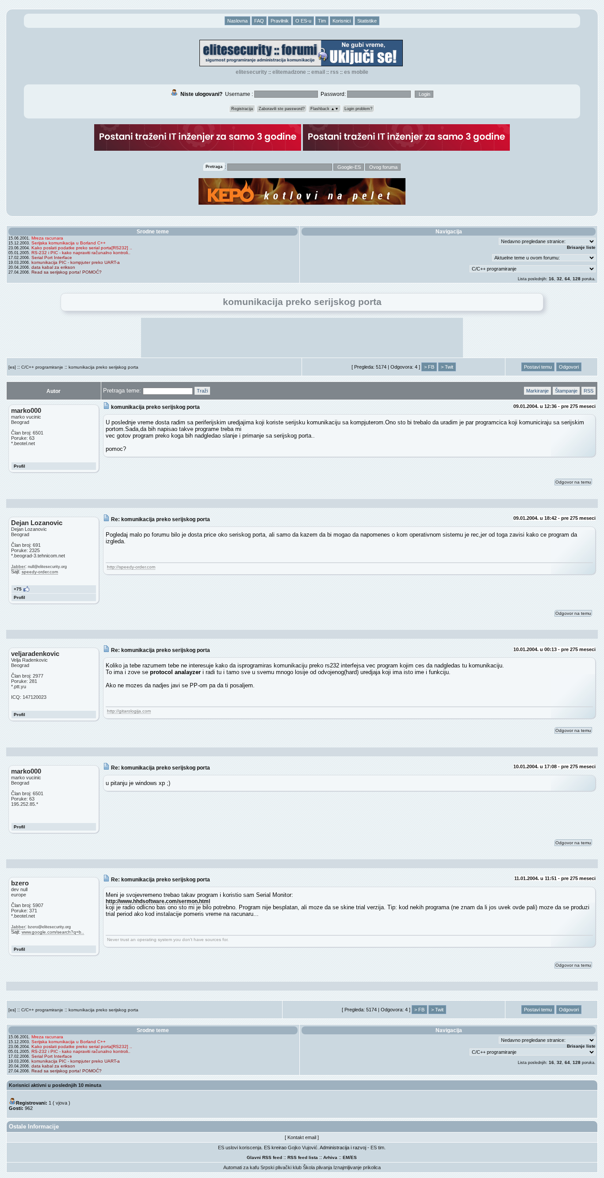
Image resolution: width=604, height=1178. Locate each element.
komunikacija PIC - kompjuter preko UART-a (75, 262)
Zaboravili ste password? (282, 109)
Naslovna (237, 20)
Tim (322, 20)
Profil (19, 466)
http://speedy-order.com (131, 566)
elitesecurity (251, 72)
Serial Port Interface (51, 257)
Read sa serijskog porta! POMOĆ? (66, 272)
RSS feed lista (302, 1157)
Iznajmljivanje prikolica (357, 1167)
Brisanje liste (581, 247)
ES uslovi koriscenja (239, 1147)
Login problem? (358, 109)
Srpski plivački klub (281, 1167)
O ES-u (303, 20)
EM (346, 1157)
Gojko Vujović (302, 1147)
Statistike (367, 20)
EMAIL (318, 72)
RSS (334, 72)
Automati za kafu (241, 1167)
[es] (12, 367)
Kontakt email (301, 1137)
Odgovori (569, 367)
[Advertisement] (302, 338)
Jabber (18, 566)
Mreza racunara (47, 238)
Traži (202, 390)
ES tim (377, 1147)
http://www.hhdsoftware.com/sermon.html (158, 901)
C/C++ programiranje (42, 367)
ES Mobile (356, 72)
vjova (61, 1103)
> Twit (447, 367)
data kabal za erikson (53, 267)
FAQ (259, 20)
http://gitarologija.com (129, 711)
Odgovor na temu (573, 482)
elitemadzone (289, 72)
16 (551, 278)
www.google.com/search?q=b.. (53, 932)
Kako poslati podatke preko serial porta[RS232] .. (81, 247)
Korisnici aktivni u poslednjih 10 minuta (55, 1085)
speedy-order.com (40, 571)
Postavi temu (538, 367)
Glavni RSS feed (264, 1157)
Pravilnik (280, 20)
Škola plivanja (317, 1167)
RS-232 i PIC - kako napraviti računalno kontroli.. (80, 252)
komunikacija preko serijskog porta (103, 367)
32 (559, 278)
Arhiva (330, 1157)
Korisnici (342, 20)
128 (577, 278)
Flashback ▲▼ (324, 109)
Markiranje (537, 390)
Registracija (242, 109)
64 (567, 278)
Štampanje (566, 390)
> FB (429, 367)
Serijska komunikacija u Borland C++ (68, 242)
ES (354, 1157)
